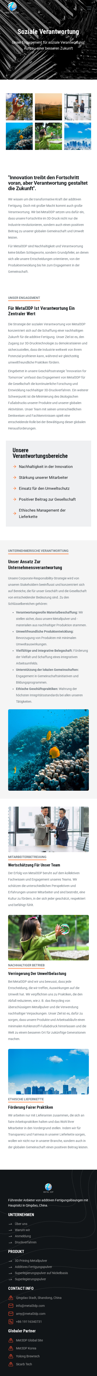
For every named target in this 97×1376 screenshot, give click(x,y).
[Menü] (89, 8)
